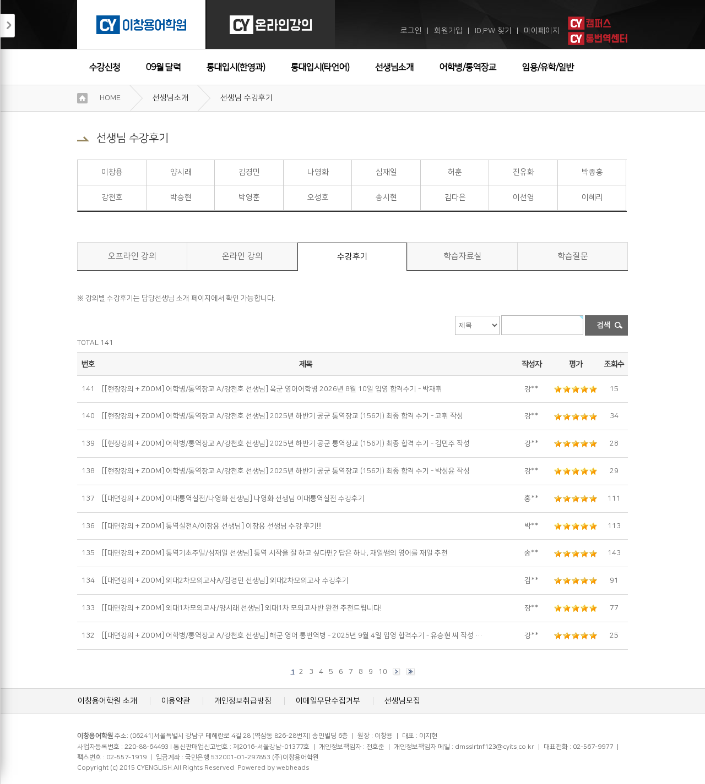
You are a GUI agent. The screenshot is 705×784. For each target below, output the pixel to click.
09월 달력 (163, 67)
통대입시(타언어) (320, 67)
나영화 (318, 172)
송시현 (386, 197)
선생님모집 (402, 701)
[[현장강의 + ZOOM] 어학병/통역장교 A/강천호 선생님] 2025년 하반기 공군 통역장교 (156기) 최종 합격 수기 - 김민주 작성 (286, 443)
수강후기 (352, 256)
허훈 (455, 172)
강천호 (112, 197)
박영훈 (249, 197)
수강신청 (104, 67)
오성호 (318, 197)
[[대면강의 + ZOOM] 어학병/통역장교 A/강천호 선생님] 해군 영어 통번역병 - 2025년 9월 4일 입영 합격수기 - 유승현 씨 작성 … (292, 635)
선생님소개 (394, 67)
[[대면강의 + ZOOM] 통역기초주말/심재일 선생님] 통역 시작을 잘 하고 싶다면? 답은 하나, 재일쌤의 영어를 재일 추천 (275, 553)
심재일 (386, 172)
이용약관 (175, 701)
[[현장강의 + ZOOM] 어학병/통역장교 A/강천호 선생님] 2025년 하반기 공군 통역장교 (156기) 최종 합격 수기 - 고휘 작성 (282, 416)
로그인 (411, 30)
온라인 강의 (242, 256)
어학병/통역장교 (468, 67)
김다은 (455, 197)
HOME (110, 98)
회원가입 (448, 30)
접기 (8, 25)
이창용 (112, 172)
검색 (603, 325)
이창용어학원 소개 (107, 701)
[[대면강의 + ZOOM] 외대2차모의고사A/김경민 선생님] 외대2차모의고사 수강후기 (225, 580)
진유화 (523, 172)
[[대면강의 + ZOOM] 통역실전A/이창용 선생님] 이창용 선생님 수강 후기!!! (212, 526)
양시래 (181, 172)
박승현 (181, 197)
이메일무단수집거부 (328, 701)
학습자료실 (462, 256)
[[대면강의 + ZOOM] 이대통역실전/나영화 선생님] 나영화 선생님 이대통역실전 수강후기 (233, 498)
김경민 (249, 172)
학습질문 (572, 256)
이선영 (523, 197)
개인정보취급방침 (243, 701)
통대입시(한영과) (236, 67)
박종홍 (592, 172)
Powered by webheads (273, 767)
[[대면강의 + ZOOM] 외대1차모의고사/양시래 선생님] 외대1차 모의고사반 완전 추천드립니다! (242, 608)
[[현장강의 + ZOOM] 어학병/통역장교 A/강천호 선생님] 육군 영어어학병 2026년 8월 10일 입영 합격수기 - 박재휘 (272, 389)
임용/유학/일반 (548, 67)
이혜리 (592, 197)
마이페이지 (542, 30)
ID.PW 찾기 (493, 30)
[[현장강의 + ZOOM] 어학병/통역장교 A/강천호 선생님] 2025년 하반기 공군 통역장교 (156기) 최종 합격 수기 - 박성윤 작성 (286, 471)
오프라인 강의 (132, 256)
